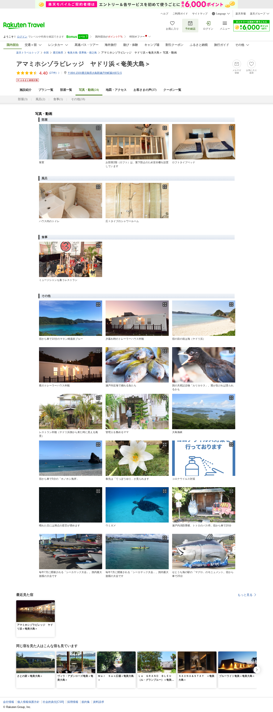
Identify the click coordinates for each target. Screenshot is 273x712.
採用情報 (72, 701)
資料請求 (98, 701)
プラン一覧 (45, 89)
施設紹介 (26, 89)
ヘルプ (164, 13)
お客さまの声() (145, 89)
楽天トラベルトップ (27, 52)
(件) (53, 73)
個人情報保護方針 (28, 701)
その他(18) (78, 99)
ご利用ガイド (180, 13)
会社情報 (8, 701)
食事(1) (58, 99)
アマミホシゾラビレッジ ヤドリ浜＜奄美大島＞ (83, 64)
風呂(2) (40, 99)
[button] (52, 602)
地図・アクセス (116, 89)
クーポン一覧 (172, 89)
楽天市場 (240, 13)
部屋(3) (23, 99)
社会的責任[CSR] (53, 701)
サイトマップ (200, 13)
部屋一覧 (66, 89)
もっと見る (245, 594)
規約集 (85, 701)
